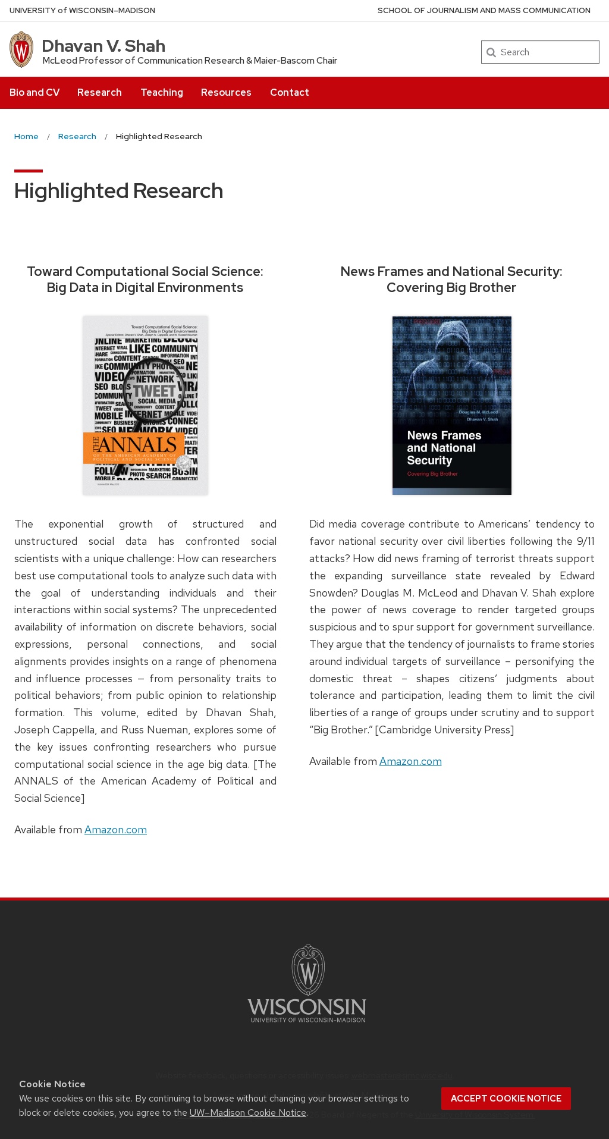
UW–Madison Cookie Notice (248, 1112)
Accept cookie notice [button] (506, 1099)
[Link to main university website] (306, 1024)
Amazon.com (115, 829)
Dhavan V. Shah (103, 45)
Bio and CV (34, 92)
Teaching (161, 92)
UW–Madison (82, 10)
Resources (226, 92)
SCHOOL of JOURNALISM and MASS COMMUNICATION (484, 10)
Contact (289, 92)
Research (99, 92)
